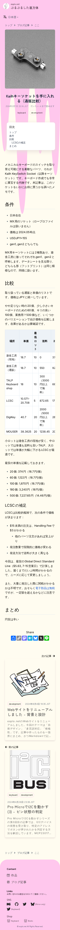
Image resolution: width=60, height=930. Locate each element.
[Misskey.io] (9, 904)
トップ (13, 132)
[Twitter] (25, 904)
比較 (11, 139)
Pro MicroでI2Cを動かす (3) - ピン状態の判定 (28, 809)
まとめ (13, 145)
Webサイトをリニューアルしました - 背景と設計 (30, 712)
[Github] (17, 904)
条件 (11, 135)
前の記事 (13, 747)
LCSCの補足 (19, 142)
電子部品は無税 (45, 588)
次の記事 (46, 656)
